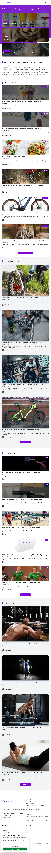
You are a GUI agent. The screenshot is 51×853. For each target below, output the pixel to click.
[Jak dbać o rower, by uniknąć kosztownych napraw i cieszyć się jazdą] (25, 369)
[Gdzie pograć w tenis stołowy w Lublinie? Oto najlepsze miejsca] (25, 573)
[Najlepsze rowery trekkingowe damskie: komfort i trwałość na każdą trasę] (25, 231)
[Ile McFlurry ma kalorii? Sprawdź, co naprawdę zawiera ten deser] (25, 92)
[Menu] (45, 2)
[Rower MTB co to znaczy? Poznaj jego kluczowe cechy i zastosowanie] (25, 176)
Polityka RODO (31, 843)
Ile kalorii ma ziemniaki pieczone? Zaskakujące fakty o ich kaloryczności (17, 38)
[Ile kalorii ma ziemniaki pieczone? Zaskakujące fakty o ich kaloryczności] (25, 35)
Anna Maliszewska (6, 828)
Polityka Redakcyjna (38, 843)
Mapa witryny (46, 843)
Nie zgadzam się (15, 846)
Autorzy (4, 825)
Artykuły (28, 799)
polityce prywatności (19, 843)
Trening (27, 832)
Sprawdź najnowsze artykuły (25, 252)
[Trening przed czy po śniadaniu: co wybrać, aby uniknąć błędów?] (25, 623)
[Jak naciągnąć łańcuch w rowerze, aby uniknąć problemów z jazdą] (25, 325)
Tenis (27, 830)
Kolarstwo (28, 828)
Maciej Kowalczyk (8, 349)
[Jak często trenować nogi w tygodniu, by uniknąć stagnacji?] (25, 667)
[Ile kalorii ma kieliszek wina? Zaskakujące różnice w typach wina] (25, 20)
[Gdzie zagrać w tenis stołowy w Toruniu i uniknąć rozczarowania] (25, 518)
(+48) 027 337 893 (7, 815)
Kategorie (28, 825)
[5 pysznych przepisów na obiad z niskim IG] (25, 147)
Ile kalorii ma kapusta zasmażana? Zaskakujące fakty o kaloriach (22, 52)
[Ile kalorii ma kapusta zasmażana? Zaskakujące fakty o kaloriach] (25, 49)
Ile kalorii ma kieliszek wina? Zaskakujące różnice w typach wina (16, 23)
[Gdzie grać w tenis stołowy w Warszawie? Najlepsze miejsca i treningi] (25, 490)
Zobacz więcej (25, 441)
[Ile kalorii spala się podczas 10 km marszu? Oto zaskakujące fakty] (25, 119)
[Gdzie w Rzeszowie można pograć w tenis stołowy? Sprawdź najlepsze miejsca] (25, 545)
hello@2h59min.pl (7, 817)
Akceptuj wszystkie (15, 849)
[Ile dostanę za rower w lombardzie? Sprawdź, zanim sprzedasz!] (25, 412)
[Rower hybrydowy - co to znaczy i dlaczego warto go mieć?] (25, 204)
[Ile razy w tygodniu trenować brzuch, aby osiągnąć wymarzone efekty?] (25, 755)
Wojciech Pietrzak (8, 304)
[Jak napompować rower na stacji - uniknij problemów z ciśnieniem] (25, 280)
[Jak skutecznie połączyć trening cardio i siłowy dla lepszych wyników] (25, 710)
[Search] (47, 2)
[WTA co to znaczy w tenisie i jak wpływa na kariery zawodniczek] (25, 463)
